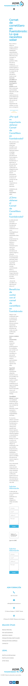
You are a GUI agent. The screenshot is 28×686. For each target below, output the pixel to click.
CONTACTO (5, 643)
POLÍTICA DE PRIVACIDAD (8, 655)
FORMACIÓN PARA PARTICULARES (11, 638)
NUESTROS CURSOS (7, 635)
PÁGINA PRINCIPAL (7, 630)
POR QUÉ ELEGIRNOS (7, 632)
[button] (14, 9)
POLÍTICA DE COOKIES (8, 658)
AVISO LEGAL (5, 660)
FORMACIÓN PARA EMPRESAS (9, 641)
